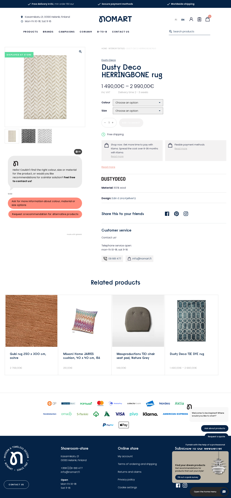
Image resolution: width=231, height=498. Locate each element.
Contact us (120, 31)
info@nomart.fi (141, 258)
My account (125, 456)
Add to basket (131, 122)
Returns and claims (129, 472)
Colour (106, 102)
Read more (117, 156)
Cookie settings (127, 487)
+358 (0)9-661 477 (72, 468)
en (182, 20)
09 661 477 (114, 258)
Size (104, 110)
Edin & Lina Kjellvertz (124, 198)
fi (176, 20)
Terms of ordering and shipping (137, 464)
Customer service (116, 230)
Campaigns (67, 31)
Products (30, 31)
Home (104, 48)
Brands (48, 31)
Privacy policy (126, 479)
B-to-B (102, 31)
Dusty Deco (109, 60)
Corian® (86, 31)
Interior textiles (117, 48)
